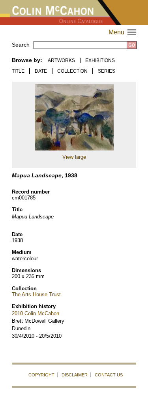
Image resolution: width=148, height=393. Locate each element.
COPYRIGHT (41, 374)
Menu (123, 32)
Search (21, 44)
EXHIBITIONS (100, 60)
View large (74, 157)
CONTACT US (109, 374)
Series (106, 71)
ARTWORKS (61, 60)
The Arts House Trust (36, 294)
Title (18, 71)
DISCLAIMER (75, 374)
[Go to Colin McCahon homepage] (74, 12)
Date (41, 71)
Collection (72, 71)
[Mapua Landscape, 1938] (74, 151)
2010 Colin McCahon (35, 313)
